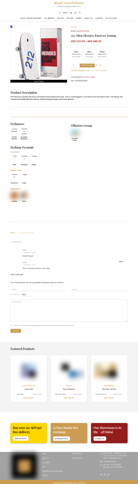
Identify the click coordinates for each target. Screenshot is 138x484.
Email (75, 289)
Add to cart (87, 65)
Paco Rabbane (109, 386)
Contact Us (100, 439)
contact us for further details (88, 70)
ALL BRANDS (46, 462)
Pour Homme (69, 389)
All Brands (49, 18)
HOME (44, 454)
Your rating (15, 294)
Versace (69, 386)
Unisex (79, 18)
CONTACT (45, 475)
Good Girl (28, 389)
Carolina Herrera (82, 31)
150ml (102, 52)
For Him (69, 18)
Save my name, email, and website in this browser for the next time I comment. (44, 325)
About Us (88, 18)
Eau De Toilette (89, 77)
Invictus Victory (109, 389)
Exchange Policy (61, 439)
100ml (57, 394)
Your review (17, 302)
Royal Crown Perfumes (31, 18)
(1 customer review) (26, 233)
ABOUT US (45, 458)
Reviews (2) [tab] (16, 242)
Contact (99, 18)
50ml (76, 52)
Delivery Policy (20, 438)
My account (111, 18)
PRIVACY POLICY (77, 458)
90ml (89, 52)
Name (14, 289)
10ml (18, 394)
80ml (21, 394)
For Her (60, 18)
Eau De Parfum (37, 394)
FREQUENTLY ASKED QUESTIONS (52, 471)
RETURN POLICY (77, 454)
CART (43, 467)
